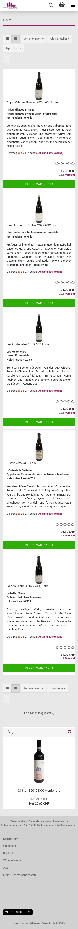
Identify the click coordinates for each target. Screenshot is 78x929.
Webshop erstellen (25, 923)
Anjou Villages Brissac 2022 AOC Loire (32, 102)
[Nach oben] (66, 922)
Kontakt (8, 853)
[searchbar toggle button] (51, 5)
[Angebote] (69, 731)
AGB (6, 867)
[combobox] (33, 39)
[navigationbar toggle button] (72, 5)
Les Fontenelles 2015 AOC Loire (27, 344)
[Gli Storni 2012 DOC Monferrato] (39, 761)
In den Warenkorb (39, 184)
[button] (7, 39)
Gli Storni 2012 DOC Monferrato (39, 790)
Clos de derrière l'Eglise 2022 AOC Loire (32, 225)
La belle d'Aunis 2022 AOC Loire (27, 586)
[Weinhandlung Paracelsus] (8, 5)
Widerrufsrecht (12, 860)
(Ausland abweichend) (50, 153)
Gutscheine (10, 845)
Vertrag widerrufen (18, 911)
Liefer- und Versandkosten (19, 875)
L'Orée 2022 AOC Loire (21, 463)
